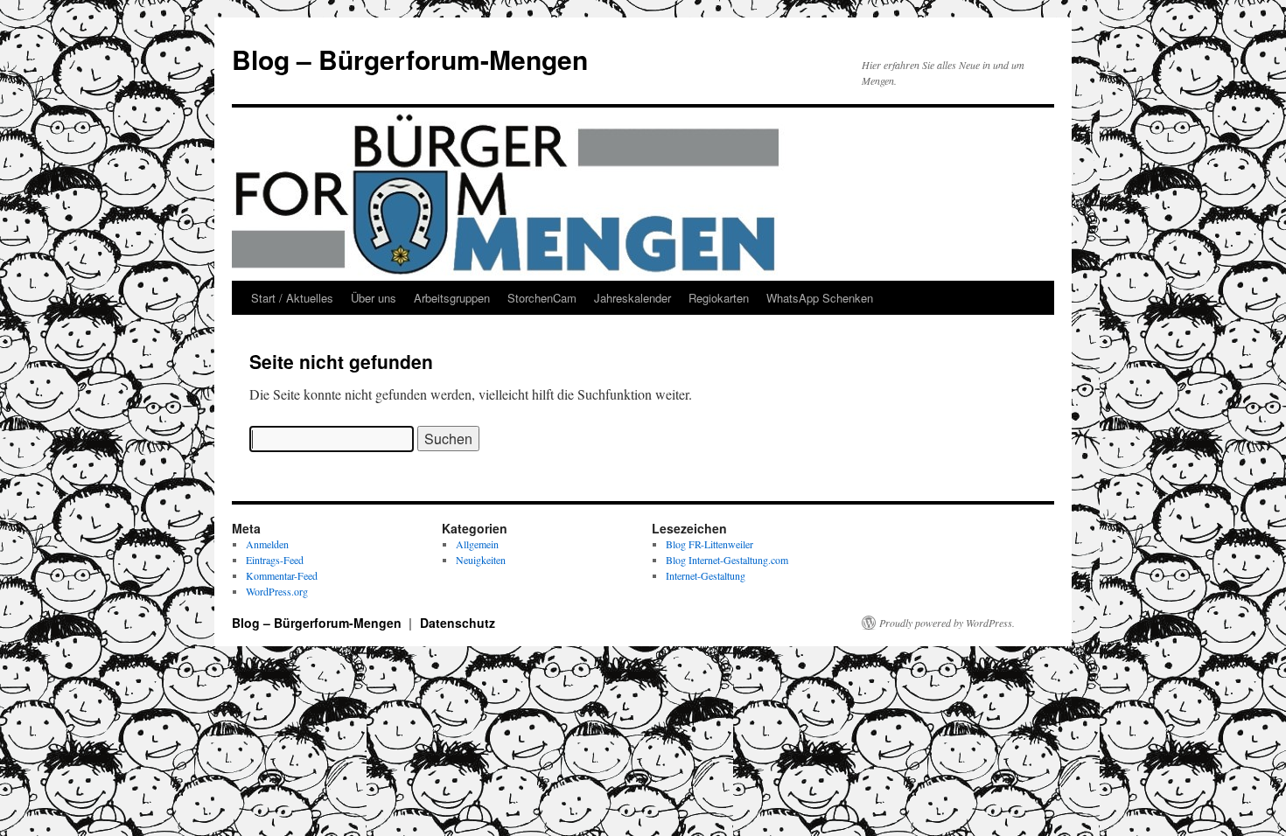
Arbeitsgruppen (452, 297)
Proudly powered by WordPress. (947, 623)
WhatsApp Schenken (819, 297)
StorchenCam (542, 297)
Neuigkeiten (481, 560)
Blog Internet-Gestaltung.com (727, 560)
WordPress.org (277, 591)
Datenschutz (457, 622)
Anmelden (267, 544)
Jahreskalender (632, 297)
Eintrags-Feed (275, 560)
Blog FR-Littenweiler (709, 544)
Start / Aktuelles (292, 297)
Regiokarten (718, 297)
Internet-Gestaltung (705, 575)
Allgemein (477, 544)
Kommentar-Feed (282, 575)
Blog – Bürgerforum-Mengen (410, 59)
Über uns (373, 297)
